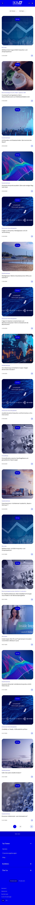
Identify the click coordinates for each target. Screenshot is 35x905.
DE (3, 900)
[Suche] (2, 3)
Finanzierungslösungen (9, 853)
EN (6, 900)
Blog (3, 857)
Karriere (4, 849)
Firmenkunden (13, 880)
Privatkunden (22, 880)
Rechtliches (5, 864)
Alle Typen (21, 11)
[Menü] (32, 3)
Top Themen (6, 843)
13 (20, 826)
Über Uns (5, 870)
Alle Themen (12, 11)
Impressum (4, 888)
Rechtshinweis (4, 894)
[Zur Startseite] (17, 3)
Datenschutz (4, 891)
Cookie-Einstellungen (6, 896)
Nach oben (17, 833)
